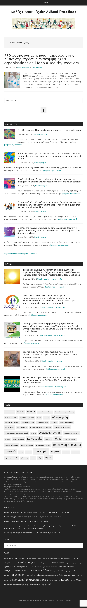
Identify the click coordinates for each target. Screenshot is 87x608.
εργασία (33, 433)
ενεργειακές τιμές (22, 427)
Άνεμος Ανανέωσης (13, 477)
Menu (45, 3)
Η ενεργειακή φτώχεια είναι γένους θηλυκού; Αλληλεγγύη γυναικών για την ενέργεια (33, 517)
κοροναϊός (10, 451)
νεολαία (28, 452)
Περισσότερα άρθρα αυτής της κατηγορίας (20, 254)
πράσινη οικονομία (11, 458)
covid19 (31, 412)
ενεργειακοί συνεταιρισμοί (16, 433)
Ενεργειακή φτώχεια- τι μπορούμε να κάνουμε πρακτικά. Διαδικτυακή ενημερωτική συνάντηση (36, 512)
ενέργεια (9, 427)
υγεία (48, 457)
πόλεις (33, 458)
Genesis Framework (48, 600)
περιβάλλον (55, 452)
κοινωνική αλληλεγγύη (43, 445)
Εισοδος (68, 600)
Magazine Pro (34, 600)
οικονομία (41, 451)
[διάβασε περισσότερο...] (13, 145)
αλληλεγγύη (60, 417)
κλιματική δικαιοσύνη (70, 439)
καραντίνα (48, 439)
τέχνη (40, 458)
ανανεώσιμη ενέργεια (12, 422)
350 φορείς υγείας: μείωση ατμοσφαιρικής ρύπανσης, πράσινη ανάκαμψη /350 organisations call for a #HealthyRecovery (41, 59)
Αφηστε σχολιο (37, 67)
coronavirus (9, 412)
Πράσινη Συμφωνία (27, 418)
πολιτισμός (75, 452)
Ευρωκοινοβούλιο (11, 418)
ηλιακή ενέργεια (18, 439)
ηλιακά (7, 439)
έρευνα (39, 418)
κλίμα (58, 438)
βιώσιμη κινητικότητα (42, 422)
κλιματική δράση (11, 445)
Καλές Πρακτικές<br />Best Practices (43, 12)
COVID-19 (20, 412)
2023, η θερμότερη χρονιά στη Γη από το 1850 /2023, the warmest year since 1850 (32, 533)
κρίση (21, 452)
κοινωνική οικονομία (67, 445)
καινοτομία (34, 438)
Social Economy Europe (45, 412)
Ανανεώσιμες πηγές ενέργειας (64, 412)
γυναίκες (54, 422)
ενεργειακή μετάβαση (62, 427)
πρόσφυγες (24, 458)
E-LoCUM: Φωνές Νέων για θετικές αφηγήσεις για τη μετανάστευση (49, 130)
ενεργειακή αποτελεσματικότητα (40, 427)
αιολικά (46, 418)
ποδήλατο (66, 452)
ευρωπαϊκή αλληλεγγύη (71, 433)
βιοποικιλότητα (28, 422)
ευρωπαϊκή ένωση (50, 432)
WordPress (60, 600)
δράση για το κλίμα (66, 422)
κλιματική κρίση (27, 445)
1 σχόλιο (59, 361)
